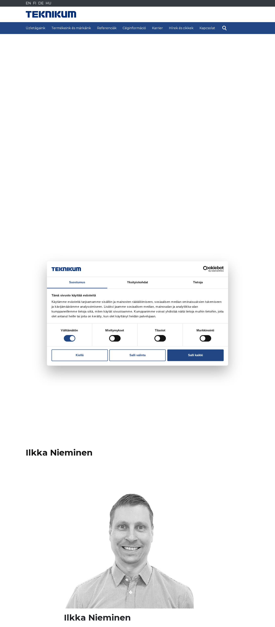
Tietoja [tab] (198, 282)
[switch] (115, 338)
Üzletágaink (35, 28)
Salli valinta (137, 355)
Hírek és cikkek (181, 28)
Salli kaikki (195, 355)
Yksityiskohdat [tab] (137, 282)
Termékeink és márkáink (71, 28)
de (41, 3)
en (28, 3)
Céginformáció (134, 28)
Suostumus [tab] (77, 282)
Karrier (157, 28)
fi (34, 3)
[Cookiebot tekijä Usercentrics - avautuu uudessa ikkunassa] (206, 269)
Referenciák (107, 28)
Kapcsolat (207, 28)
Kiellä (80, 355)
